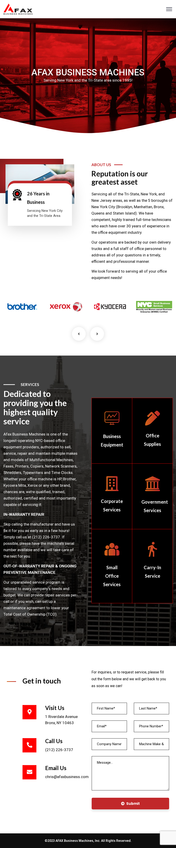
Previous (79, 334)
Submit (133, 803)
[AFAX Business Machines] (18, 8)
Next (97, 334)
